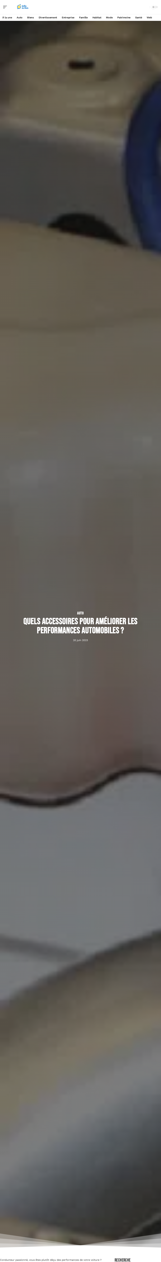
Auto (80, 613)
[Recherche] (147, 7)
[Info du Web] (22, 7)
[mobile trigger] (5, 7)
